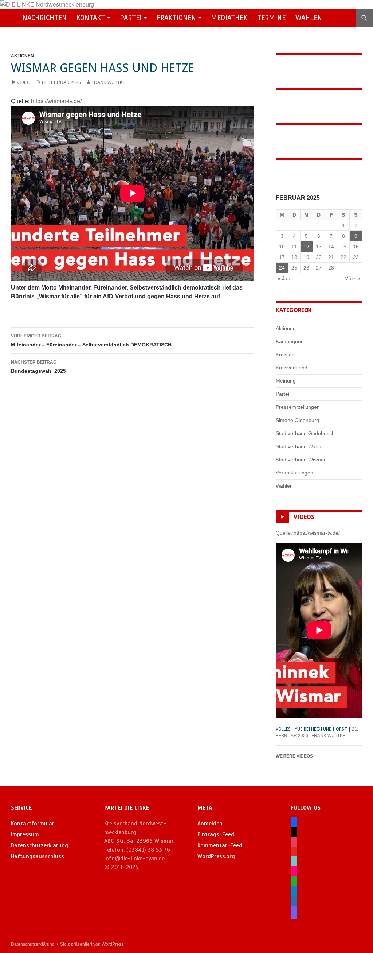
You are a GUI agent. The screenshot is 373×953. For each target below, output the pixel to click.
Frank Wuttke (108, 82)
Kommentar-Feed (219, 845)
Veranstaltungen (294, 473)
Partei (131, 17)
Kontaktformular (32, 823)
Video (23, 82)
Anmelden (210, 823)
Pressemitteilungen (298, 407)
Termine (271, 17)
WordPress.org (216, 856)
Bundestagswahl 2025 (38, 367)
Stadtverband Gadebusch (305, 433)
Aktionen (22, 55)
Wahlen (308, 17)
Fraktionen (176, 17)
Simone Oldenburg (297, 420)
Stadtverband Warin (298, 446)
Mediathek (229, 17)
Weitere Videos (297, 756)
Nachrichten (45, 17)
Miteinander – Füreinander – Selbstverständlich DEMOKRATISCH (91, 340)
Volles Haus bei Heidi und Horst (311, 729)
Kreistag (285, 354)
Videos (304, 517)
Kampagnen (290, 341)
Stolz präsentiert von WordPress (91, 944)
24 (282, 268)
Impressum (25, 834)
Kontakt (90, 17)
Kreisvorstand (291, 368)
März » (352, 278)
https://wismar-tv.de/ (56, 101)
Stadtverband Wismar (301, 459)
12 (306, 246)
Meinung (286, 381)
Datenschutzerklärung (39, 845)
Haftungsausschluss (37, 856)
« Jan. (285, 278)
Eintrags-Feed (215, 834)
